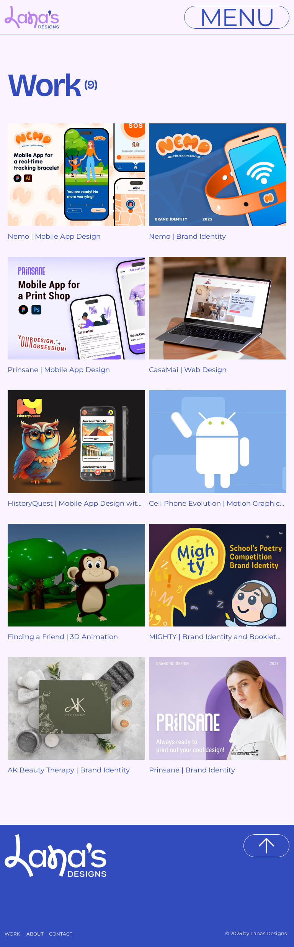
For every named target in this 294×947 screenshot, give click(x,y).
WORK (12, 934)
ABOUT (35, 934)
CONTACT (60, 934)
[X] (266, 845)
